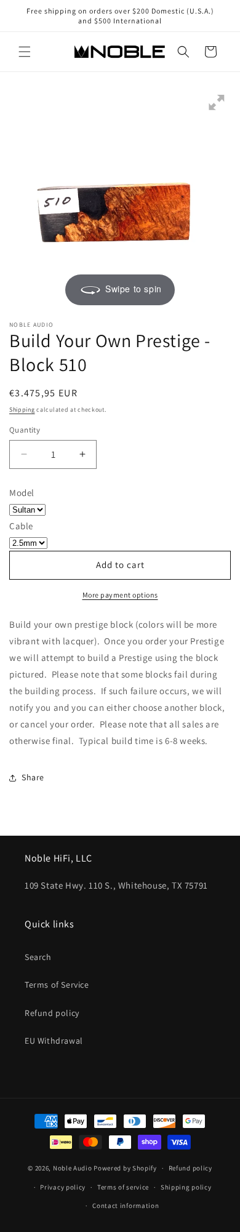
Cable (21, 526)
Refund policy (52, 1012)
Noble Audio (72, 1168)
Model (21, 492)
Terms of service (123, 1187)
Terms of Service (57, 984)
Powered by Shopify (125, 1168)
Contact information (125, 1205)
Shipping (22, 410)
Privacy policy (63, 1187)
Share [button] (33, 777)
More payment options (120, 594)
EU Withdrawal (54, 1040)
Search (38, 956)
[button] (24, 51)
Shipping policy (186, 1187)
